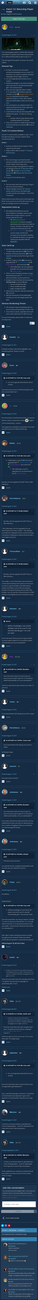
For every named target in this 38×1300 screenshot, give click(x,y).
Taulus (12, 702)
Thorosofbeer (15, 551)
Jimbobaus (14, 792)
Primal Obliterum (11, 265)
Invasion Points (11, 177)
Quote (8, 326)
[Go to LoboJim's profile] (4, 766)
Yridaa (12, 882)
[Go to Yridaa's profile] (4, 882)
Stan (4, 14)
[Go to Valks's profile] (4, 1001)
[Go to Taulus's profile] (4, 701)
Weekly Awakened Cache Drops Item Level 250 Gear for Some (21, 1279)
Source (25, 77)
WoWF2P (13, 1259)
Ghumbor (13, 609)
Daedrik (13, 337)
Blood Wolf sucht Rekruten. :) (17, 1244)
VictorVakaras (15, 498)
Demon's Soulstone (18, 231)
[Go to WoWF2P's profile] (5, 1257)
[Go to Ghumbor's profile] (4, 608)
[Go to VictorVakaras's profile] (4, 498)
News (20, 14)
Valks (12, 1001)
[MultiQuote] (3, 326)
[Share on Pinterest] (9, 1225)
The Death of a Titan (16, 98)
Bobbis (12, 443)
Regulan (13, 1246)
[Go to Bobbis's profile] (4, 443)
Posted (9, 35)
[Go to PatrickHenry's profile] (4, 727)
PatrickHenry (15, 728)
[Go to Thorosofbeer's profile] (4, 551)
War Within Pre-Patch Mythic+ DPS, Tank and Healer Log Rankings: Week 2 (21, 1290)
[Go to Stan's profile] (4, 27)
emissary (17, 109)
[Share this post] (34, 35)
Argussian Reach (11, 107)
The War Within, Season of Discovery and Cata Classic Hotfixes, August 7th (21, 1269)
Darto (12, 365)
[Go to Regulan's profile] (5, 1244)
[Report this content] (31, 35)
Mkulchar (13, 1112)
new (12, 109)
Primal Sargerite (23, 262)
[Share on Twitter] (2, 1225)
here (7, 103)
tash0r (12, 957)
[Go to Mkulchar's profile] (4, 1112)
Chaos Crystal (16, 271)
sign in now (11, 1193)
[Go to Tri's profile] (4, 405)
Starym (12, 1271)
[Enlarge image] (18, 44)
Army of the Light (23, 107)
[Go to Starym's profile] (5, 1270)
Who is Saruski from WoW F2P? (18, 1256)
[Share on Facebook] (5, 1225)
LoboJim (13, 766)
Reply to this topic (19, 19)
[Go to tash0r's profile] (4, 957)
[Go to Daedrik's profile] (4, 337)
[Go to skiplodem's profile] (4, 1052)
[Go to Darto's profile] (4, 365)
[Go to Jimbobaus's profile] (4, 792)
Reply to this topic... (12, 1204)
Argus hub (7, 320)
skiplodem (14, 1053)
